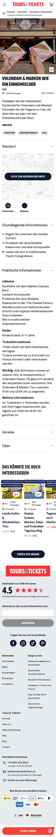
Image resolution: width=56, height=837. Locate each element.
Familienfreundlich (28, 132)
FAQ (4, 735)
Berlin (5, 667)
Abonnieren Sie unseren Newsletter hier (25, 606)
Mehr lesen (7, 124)
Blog (4, 741)
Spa (44, 132)
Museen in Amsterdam (39, 679)
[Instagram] (23, 643)
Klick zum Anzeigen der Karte (28, 176)
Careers (6, 747)
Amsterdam (8, 661)
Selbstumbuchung (11, 730)
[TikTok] (33, 643)
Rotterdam (7, 678)
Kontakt (6, 718)
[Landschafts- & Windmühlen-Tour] (12, 506)
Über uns (6, 724)
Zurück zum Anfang (28, 554)
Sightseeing (9, 132)
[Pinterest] (42, 643)
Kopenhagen (8, 672)
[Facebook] (13, 643)
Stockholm (7, 684)
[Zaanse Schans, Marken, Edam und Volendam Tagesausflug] (34, 508)
